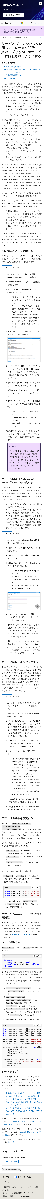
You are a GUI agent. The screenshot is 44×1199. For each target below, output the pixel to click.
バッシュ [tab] (5, 871)
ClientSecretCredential (21, 934)
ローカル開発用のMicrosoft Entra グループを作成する (21, 70)
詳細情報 (11, 1142)
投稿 (36, 1187)
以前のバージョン (18, 1187)
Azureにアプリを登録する (12, 67)
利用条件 (5, 1196)
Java (25, 37)
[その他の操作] (40, 37)
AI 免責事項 (6, 1187)
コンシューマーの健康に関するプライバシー (17, 1193)
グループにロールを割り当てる (13, 72)
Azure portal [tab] (6, 267)
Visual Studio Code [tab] (16, 871)
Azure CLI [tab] (16, 267)
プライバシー (6, 1190)
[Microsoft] (22, 23)
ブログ (29, 1187)
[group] (22, 893)
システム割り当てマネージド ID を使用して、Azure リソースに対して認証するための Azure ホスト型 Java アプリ (24, 1102)
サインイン (38, 23)
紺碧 (10, 37)
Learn (4, 37)
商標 (11, 1196)
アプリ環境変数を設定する (12, 75)
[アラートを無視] (40, 3)
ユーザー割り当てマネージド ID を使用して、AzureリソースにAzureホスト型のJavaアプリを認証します (24, 1111)
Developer (18, 37)
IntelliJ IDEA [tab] (29, 871)
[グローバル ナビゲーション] (2, 23)
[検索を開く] (32, 23)
